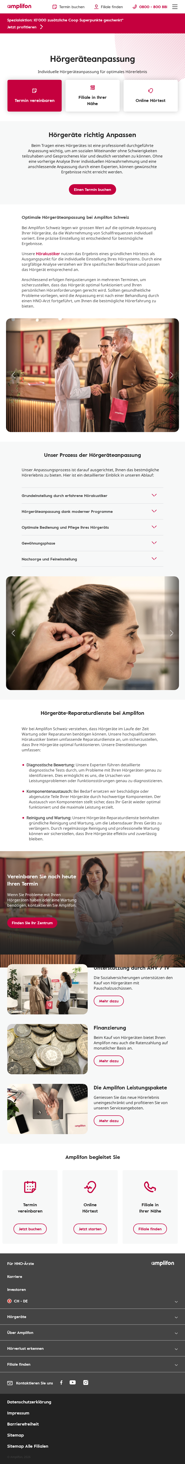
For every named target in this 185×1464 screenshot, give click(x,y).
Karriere (14, 1276)
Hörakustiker (48, 253)
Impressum (18, 1413)
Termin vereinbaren (34, 100)
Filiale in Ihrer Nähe (93, 100)
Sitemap (15, 1435)
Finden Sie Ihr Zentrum (32, 923)
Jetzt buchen (30, 1229)
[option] (92, 375)
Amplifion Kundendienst (23, 39)
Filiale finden (150, 1229)
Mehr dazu (109, 1001)
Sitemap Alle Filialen (27, 1446)
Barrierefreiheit (23, 1424)
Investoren (16, 1289)
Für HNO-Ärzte (20, 1263)
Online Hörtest (150, 100)
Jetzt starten (90, 1229)
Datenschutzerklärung (29, 1402)
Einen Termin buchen (92, 189)
